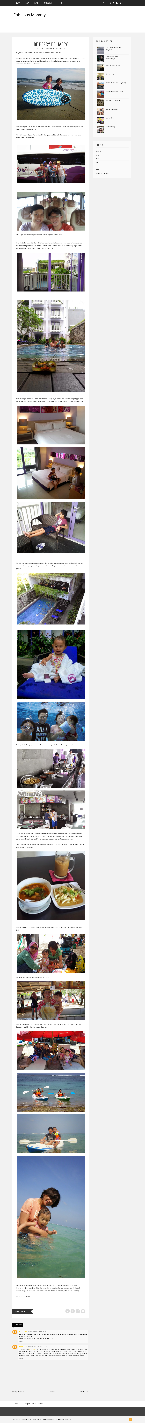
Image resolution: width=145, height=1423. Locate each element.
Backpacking (110, 74)
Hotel (36, 3)
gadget (98, 155)
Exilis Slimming (110, 127)
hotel (97, 158)
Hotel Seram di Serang (113, 65)
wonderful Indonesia (102, 173)
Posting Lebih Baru (18, 1391)
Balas (21, 1341)
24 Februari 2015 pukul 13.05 (36, 1331)
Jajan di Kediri (110, 118)
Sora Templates (26, 1419)
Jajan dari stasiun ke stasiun (114, 91)
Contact (40, 1404)
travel (97, 169)
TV (21, 1404)
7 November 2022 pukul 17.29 (37, 1346)
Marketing (99, 151)
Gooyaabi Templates (64, 1419)
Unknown (23, 1331)
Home (18, 3)
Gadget (59, 3)
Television (48, 3)
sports (98, 162)
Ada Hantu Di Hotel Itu (113, 100)
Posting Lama (84, 1391)
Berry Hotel (58, 135)
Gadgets (27, 1404)
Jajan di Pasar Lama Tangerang (116, 83)
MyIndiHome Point (112, 109)
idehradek (23, 1346)
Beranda (52, 1391)
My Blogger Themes (40, 1419)
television (99, 166)
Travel (27, 3)
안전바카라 (32, 1349)
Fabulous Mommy (29, 14)
